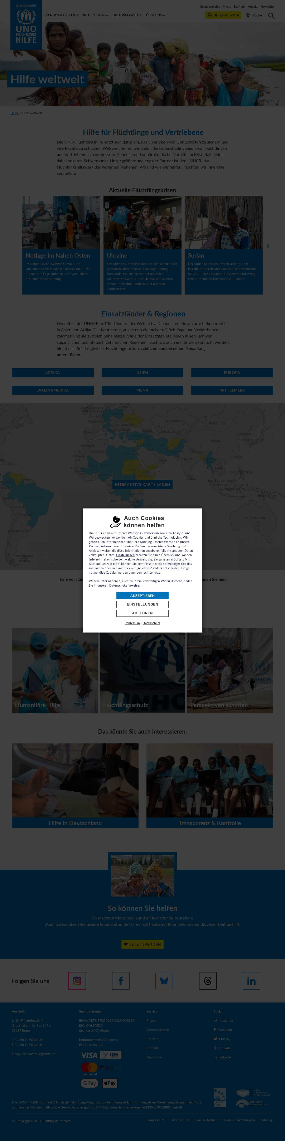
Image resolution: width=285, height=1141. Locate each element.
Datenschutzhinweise (124, 585)
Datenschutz (151, 623)
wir (129, 537)
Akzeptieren (142, 595)
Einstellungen (142, 604)
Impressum (132, 623)
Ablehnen (142, 613)
